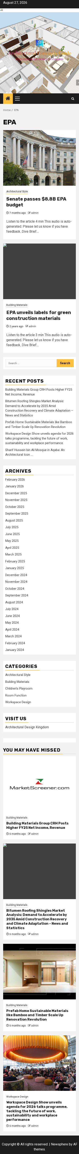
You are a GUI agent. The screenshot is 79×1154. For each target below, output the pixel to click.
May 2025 (12, 541)
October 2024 (14, 589)
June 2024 (12, 616)
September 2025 (16, 513)
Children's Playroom (18, 688)
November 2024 (16, 582)
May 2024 (12, 623)
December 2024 (16, 575)
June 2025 (12, 534)
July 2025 (11, 527)
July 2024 (11, 609)
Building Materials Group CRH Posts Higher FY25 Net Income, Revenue (37, 825)
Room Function (16, 695)
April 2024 (12, 629)
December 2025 (16, 493)
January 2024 (14, 650)
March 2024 (13, 636)
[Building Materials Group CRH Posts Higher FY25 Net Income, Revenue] (39, 784)
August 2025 (14, 520)
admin (35, 212)
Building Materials (16, 305)
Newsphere (59, 1144)
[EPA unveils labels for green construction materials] (39, 271)
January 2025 (14, 568)
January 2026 (14, 486)
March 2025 (13, 554)
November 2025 (16, 500)
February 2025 (15, 561)
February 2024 (15, 643)
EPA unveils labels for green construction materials (38, 315)
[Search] (72, 99)
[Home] (8, 99)
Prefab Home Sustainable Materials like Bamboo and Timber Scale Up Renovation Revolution (37, 1015)
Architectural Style (17, 191)
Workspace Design (18, 702)
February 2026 (15, 479)
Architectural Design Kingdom (27, 727)
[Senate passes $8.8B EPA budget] (39, 158)
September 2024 (16, 595)
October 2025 (14, 507)
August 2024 (14, 602)
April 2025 (12, 548)
